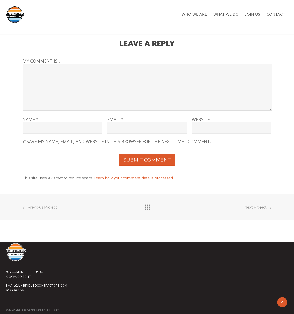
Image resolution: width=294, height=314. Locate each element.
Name (31, 119)
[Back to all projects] (147, 206)
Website (201, 119)
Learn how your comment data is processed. (134, 178)
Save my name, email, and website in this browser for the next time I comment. (119, 141)
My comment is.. (41, 61)
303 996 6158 (15, 290)
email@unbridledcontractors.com (36, 285)
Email (115, 119)
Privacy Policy (50, 309)
